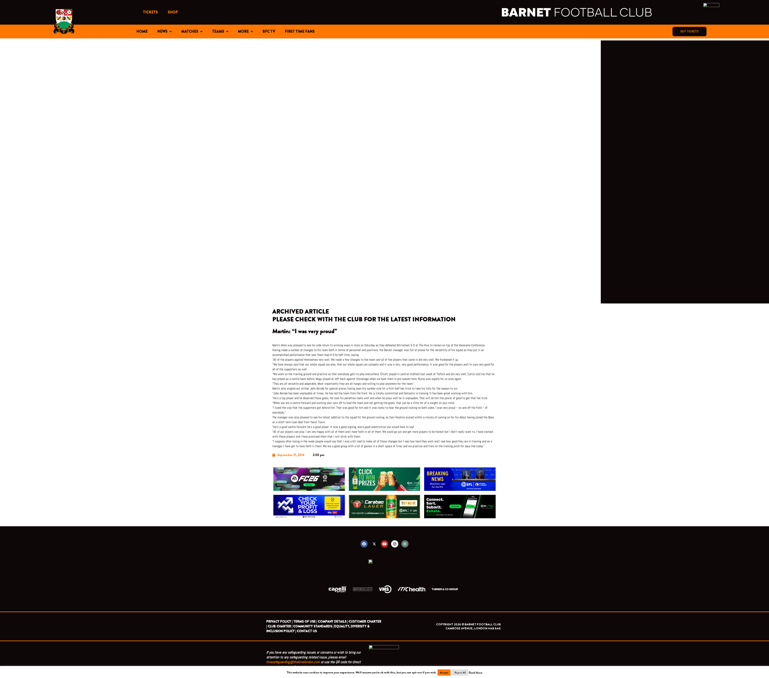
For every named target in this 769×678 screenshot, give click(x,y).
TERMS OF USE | (305, 621)
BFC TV (269, 31)
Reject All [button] (460, 672)
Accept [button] (444, 672)
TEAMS (218, 31)
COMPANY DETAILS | (333, 621)
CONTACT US (307, 631)
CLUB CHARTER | (280, 626)
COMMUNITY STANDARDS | (313, 626)
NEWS (162, 31)
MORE (243, 31)
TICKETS (150, 12)
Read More (475, 672)
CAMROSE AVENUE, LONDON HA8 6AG (473, 628)
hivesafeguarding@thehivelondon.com (293, 662)
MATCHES (189, 31)
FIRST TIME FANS (300, 31)
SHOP (173, 12)
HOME (142, 31)
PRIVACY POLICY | (279, 621)
